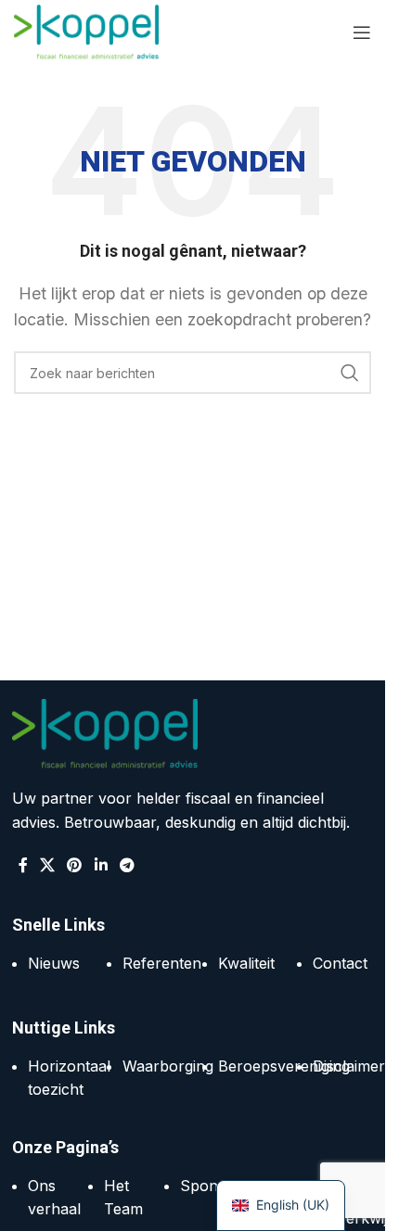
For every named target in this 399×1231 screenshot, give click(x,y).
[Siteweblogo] (86, 30)
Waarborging (167, 1066)
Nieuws (54, 963)
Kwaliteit (246, 963)
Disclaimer (349, 1066)
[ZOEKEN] (349, 372)
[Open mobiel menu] (361, 32)
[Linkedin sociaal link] (100, 865)
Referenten (161, 963)
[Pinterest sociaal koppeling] (74, 865)
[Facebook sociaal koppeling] (23, 865)
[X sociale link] (47, 865)
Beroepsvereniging (284, 1066)
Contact (340, 963)
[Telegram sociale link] (126, 865)
